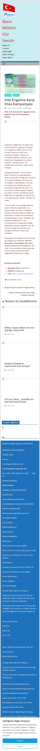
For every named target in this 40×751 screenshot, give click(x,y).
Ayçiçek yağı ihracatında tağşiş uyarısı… (20, 287)
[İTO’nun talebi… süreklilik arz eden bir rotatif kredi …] (20, 379)
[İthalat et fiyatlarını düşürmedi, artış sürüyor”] (20, 343)
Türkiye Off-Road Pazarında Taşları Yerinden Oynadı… (22, 294)
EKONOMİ (8, 95)
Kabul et (20, 741)
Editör (20, 108)
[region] (20, 734)
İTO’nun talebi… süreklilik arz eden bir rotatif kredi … (19, 400)
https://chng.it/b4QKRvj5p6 (22, 274)
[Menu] (4, 63)
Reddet (20, 746)
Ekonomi (16, 95)
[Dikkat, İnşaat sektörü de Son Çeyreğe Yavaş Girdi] (20, 307)
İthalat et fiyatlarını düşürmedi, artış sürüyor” (17, 364)
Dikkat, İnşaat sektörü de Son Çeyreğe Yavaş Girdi (19, 329)
